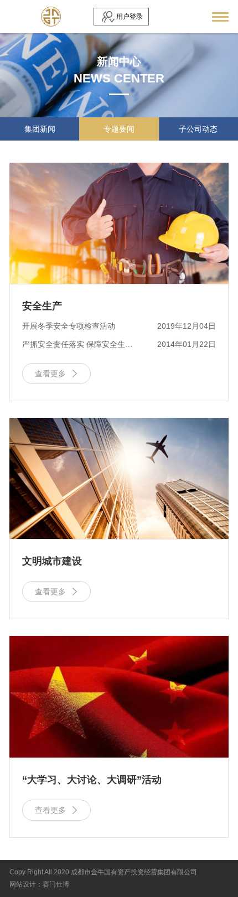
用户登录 (129, 16)
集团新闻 (39, 129)
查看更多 (57, 373)
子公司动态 (198, 129)
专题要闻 (119, 129)
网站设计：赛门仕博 (39, 884)
